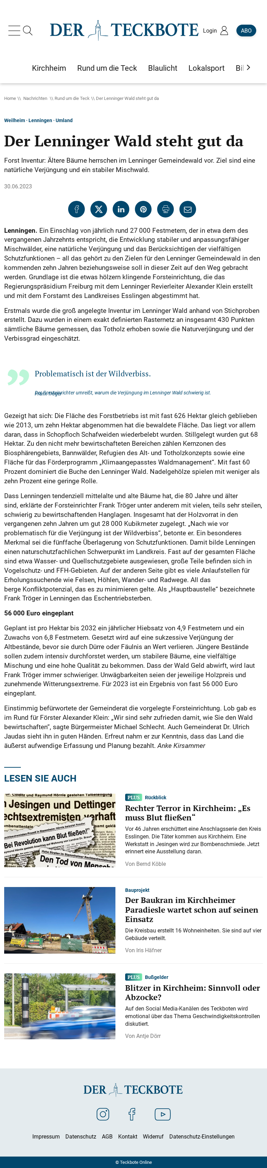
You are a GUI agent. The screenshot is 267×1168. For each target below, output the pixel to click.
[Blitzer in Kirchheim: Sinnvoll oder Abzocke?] (59, 1005)
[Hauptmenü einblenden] (15, 30)
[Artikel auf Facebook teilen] (76, 209)
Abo (246, 30)
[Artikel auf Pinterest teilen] (143, 209)
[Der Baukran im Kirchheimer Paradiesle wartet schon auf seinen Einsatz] (59, 919)
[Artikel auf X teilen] (98, 209)
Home (10, 98)
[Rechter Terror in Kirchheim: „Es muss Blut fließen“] (59, 830)
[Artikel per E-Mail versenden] (187, 209)
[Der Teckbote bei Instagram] (103, 1114)
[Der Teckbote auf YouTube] (163, 1114)
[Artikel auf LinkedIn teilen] (121, 209)
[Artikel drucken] (165, 209)
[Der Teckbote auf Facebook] (132, 1114)
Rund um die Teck (72, 98)
